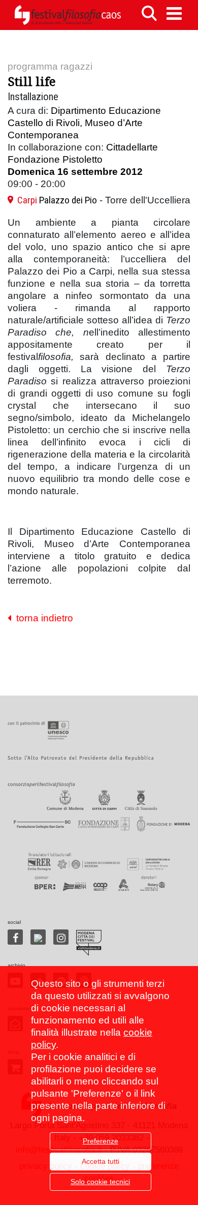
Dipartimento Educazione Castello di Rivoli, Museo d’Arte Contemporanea (84, 122)
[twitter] (38, 937)
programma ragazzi (50, 66)
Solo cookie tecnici (100, 1182)
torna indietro (42, 618)
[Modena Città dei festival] (89, 943)
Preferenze (100, 1141)
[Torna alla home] (67, 15)
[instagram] (61, 937)
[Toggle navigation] (174, 13)
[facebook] (15, 937)
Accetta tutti (100, 1161)
